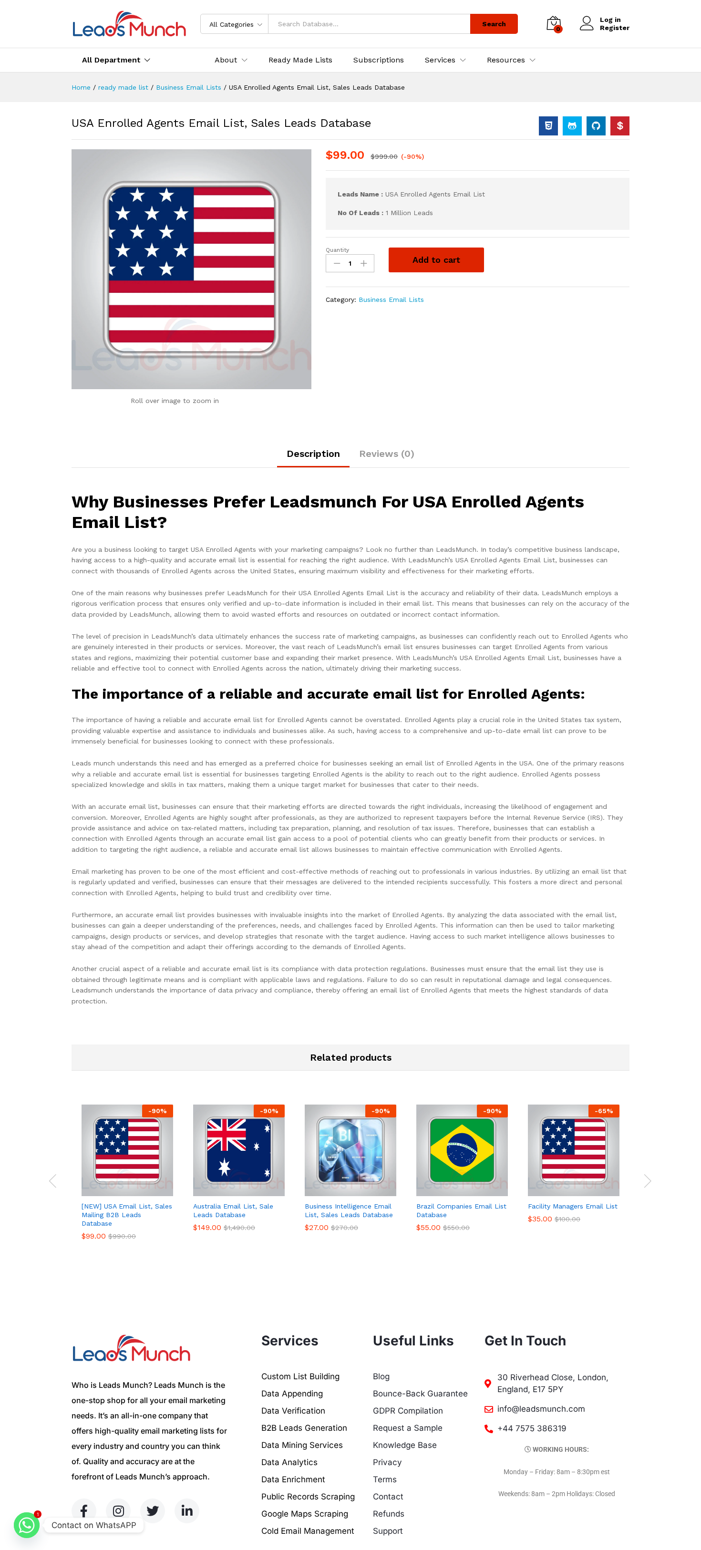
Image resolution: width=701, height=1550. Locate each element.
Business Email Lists (391, 299)
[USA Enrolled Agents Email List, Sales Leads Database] (548, 125)
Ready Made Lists (300, 60)
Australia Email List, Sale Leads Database (233, 1210)
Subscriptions (378, 60)
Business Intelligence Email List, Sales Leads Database (349, 1210)
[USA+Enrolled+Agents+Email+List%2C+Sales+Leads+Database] (572, 125)
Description (313, 453)
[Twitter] (152, 1510)
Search (494, 24)
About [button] (226, 60)
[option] (127, 1180)
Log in (610, 19)
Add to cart (436, 260)
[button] (116, 1190)
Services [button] (440, 60)
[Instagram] (118, 1510)
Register (614, 27)
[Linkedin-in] (187, 1510)
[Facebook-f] (84, 1510)
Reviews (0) (386, 453)
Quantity (337, 250)
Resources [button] (506, 60)
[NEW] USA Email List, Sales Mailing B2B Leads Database (127, 1214)
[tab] (313, 458)
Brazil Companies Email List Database (461, 1210)
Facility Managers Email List (573, 1206)
